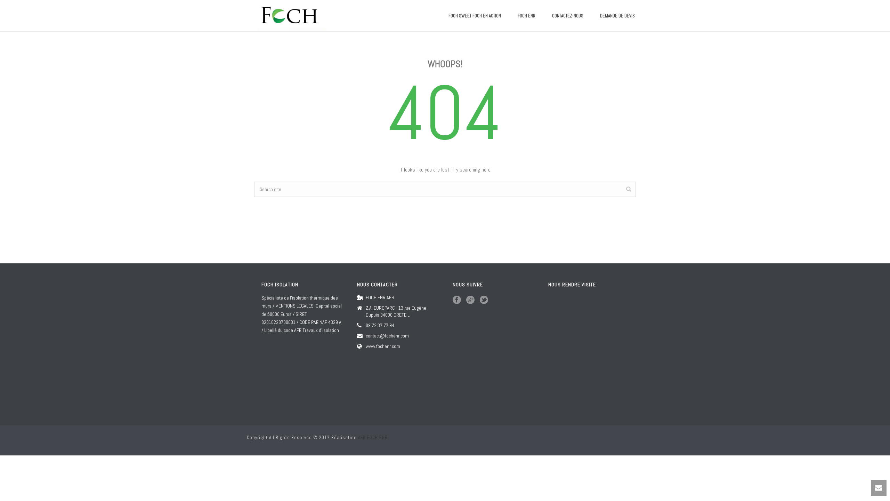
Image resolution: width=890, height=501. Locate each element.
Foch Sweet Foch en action (474, 16)
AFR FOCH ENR (373, 437)
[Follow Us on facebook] (457, 300)
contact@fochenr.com (387, 336)
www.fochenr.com (383, 346)
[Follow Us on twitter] (484, 300)
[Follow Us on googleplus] (470, 300)
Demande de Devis (617, 16)
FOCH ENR (526, 16)
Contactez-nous (567, 16)
